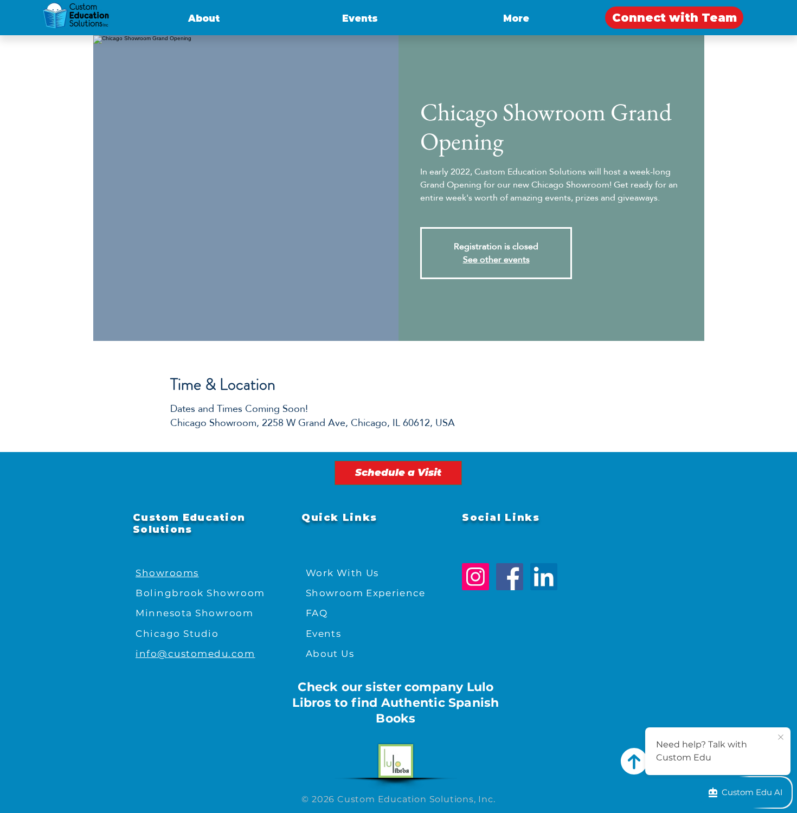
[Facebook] (509, 576)
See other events (496, 259)
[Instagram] (475, 576)
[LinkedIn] (543, 576)
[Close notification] (780, 738)
